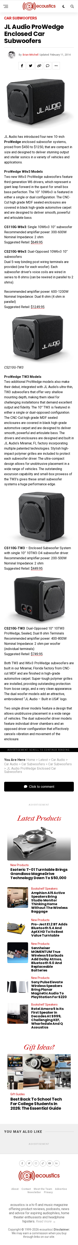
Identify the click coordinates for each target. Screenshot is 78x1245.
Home (30, 760)
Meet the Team (43, 1189)
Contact (26, 1189)
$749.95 (37, 654)
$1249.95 (38, 307)
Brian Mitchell (30, 54)
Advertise (61, 1189)
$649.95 (37, 242)
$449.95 (37, 568)
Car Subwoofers (33, 764)
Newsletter (34, 1192)
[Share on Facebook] (22, 65)
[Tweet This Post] (30, 65)
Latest (43, 760)
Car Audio (58, 760)
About (15, 1189)
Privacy (48, 1192)
